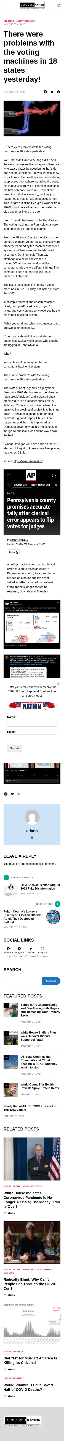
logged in (26, 863)
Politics (9, 21)
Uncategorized (26, 21)
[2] (11, 1038)
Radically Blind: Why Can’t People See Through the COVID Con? (30, 1284)
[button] (5, 5)
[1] (11, 1010)
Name (12, 717)
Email (11, 731)
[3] (11, 1062)
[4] (11, 1090)
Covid (7, 1186)
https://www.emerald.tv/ (28, 461)
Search (12, 969)
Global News (21, 1186)
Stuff (47, 1269)
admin (32, 831)
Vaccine (9, 1273)
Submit (15, 748)
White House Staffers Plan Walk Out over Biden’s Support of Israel (38, 1036)
